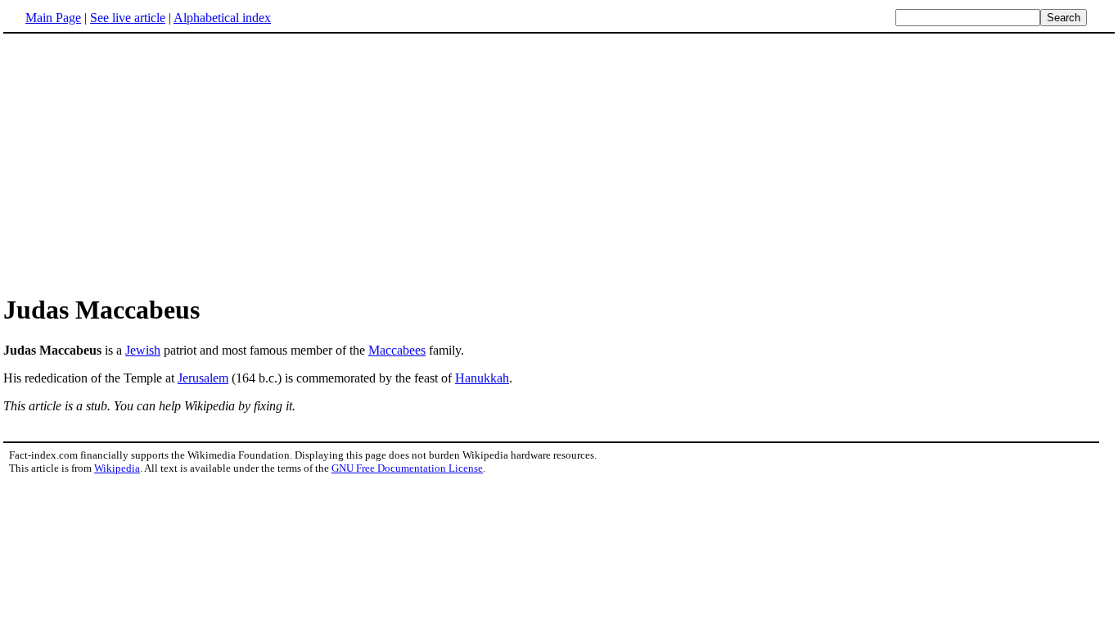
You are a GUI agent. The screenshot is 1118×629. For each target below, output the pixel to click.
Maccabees (397, 350)
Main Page (53, 18)
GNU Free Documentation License (407, 468)
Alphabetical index (222, 18)
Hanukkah (482, 378)
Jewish (142, 350)
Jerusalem (203, 378)
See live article (127, 18)
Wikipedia (117, 468)
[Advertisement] (140, 163)
